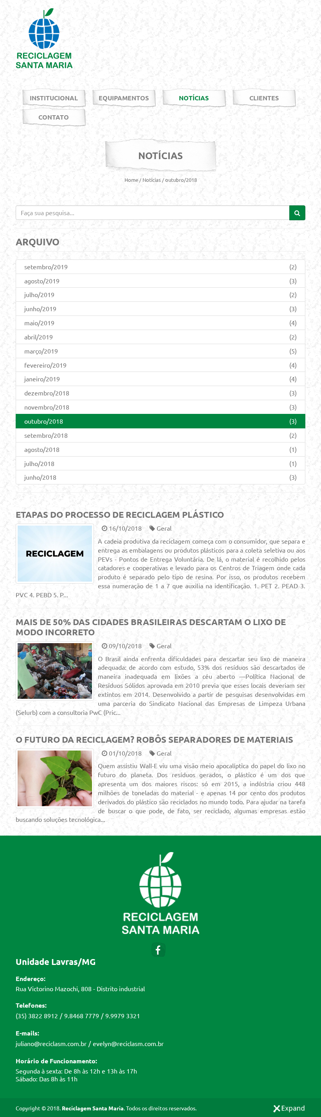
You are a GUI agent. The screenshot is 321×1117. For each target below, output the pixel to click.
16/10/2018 (124, 528)
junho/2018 (160, 477)
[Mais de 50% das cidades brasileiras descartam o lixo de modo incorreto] (55, 671)
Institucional (54, 98)
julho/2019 (160, 294)
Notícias (194, 98)
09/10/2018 (124, 645)
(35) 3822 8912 (37, 1015)
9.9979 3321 (122, 1015)
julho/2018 (160, 463)
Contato (53, 117)
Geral (163, 528)
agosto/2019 (160, 281)
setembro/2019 (160, 266)
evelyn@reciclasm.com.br (128, 1043)
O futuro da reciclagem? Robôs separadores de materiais (154, 739)
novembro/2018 (160, 407)
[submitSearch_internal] (297, 212)
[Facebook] (158, 948)
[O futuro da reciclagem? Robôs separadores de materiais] (55, 779)
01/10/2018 (124, 753)
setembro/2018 (160, 435)
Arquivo (38, 242)
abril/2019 (160, 337)
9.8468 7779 (81, 1015)
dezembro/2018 (160, 393)
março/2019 (160, 351)
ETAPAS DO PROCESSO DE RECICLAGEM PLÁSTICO (120, 514)
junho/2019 (160, 308)
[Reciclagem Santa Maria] (44, 37)
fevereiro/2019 (160, 365)
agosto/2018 (160, 449)
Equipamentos (124, 98)
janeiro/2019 (160, 379)
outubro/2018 (181, 179)
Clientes (264, 98)
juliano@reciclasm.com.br (51, 1043)
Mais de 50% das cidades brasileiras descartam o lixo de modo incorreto (151, 627)
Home (131, 179)
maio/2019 (160, 322)
